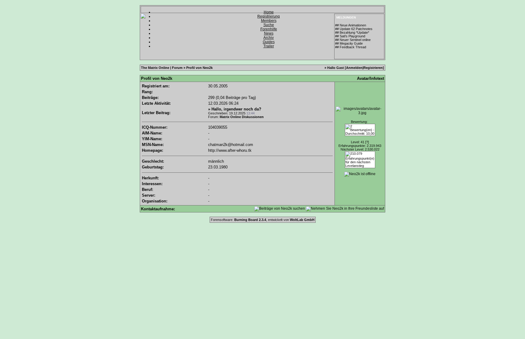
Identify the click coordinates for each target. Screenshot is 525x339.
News (268, 33)
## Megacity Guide (349, 43)
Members (268, 21)
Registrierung (268, 16)
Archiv (268, 38)
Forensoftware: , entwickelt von (262, 220)
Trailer (268, 46)
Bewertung (359, 122)
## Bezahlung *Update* (352, 32)
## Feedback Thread (350, 47)
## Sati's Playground (350, 36)
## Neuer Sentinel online (353, 40)
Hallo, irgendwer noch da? (236, 109)
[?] (367, 142)
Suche (268, 25)
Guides (269, 42)
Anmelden (354, 67)
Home (269, 12)
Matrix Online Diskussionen (242, 117)
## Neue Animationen (350, 25)
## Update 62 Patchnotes (353, 29)
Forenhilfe (268, 29)
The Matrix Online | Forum (162, 67)
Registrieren (373, 67)
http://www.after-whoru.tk (230, 150)
